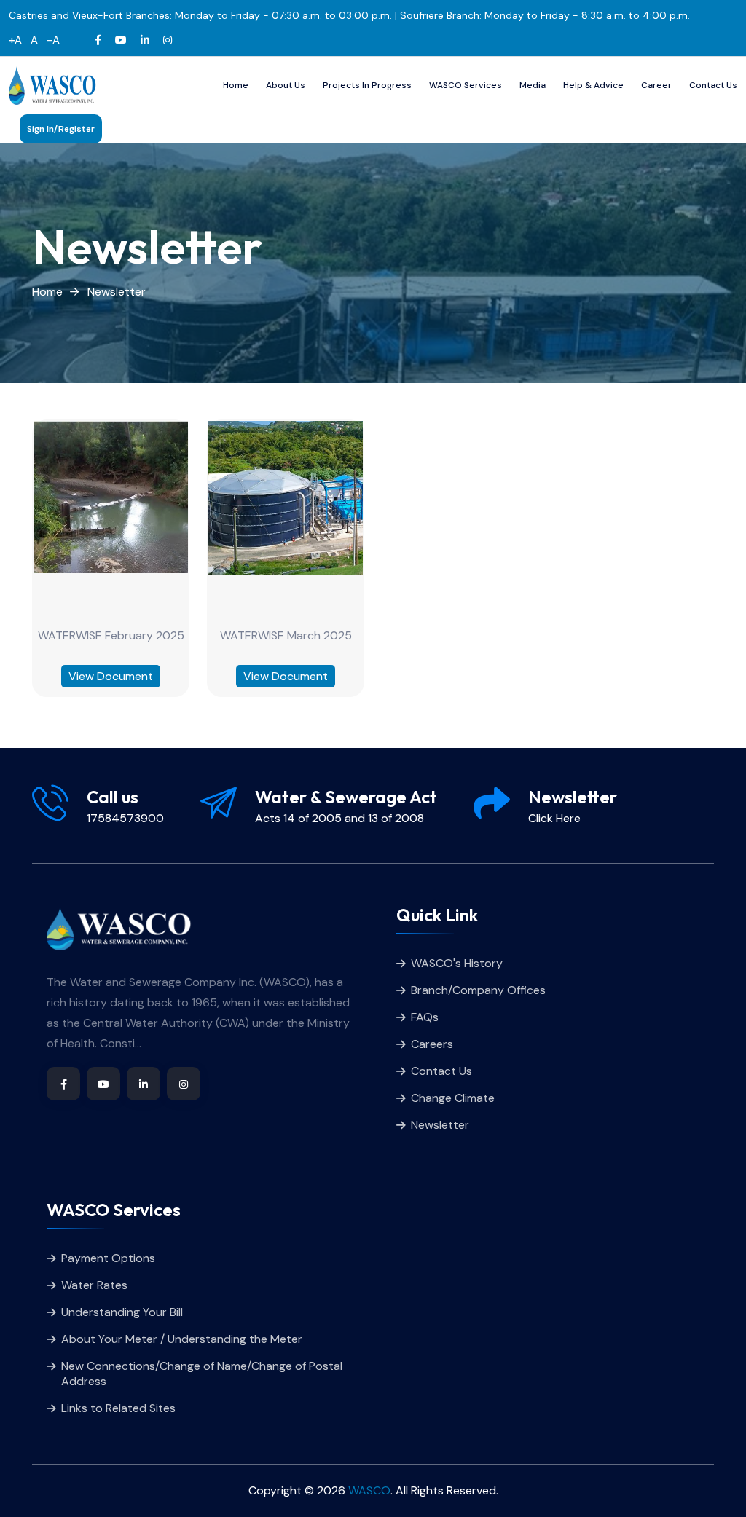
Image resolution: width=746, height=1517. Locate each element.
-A (53, 40)
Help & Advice (593, 85)
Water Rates (94, 1285)
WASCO (369, 1490)
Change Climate (453, 1098)
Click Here (554, 818)
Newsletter (116, 291)
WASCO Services (465, 85)
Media (532, 85)
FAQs (425, 1017)
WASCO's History (457, 963)
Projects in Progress (367, 85)
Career (656, 85)
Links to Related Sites (118, 1408)
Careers (432, 1044)
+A (17, 40)
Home (235, 85)
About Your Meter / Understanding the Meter (181, 1339)
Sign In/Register (61, 129)
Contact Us (713, 85)
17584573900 (125, 818)
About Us (285, 85)
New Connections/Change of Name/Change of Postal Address (201, 1373)
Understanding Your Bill (122, 1312)
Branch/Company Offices (478, 990)
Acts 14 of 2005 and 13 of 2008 (339, 818)
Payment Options (108, 1258)
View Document (110, 676)
